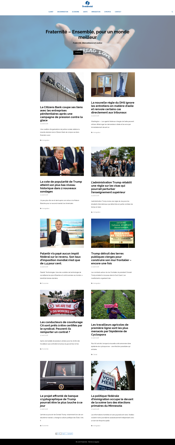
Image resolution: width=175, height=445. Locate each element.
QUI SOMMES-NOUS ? (93, 52)
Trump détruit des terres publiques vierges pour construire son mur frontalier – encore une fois (111, 258)
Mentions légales (93, 442)
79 (63, 434)
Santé (85, 12)
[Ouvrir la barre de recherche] (172, 11)
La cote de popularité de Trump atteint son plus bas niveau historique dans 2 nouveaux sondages (61, 186)
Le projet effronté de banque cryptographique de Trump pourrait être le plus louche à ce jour (61, 400)
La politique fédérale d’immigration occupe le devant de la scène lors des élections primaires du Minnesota (112, 400)
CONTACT (78, 52)
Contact (118, 12)
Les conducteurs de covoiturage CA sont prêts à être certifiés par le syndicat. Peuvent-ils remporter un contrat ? (61, 327)
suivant (69, 434)
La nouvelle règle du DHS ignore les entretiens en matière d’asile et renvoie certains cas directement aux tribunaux (112, 107)
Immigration (96, 12)
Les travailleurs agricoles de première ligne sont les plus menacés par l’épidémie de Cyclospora (109, 329)
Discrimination (62, 12)
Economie (75, 12)
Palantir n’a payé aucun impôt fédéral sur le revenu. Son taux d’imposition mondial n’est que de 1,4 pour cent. (60, 258)
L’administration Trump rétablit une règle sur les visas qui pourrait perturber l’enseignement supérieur (111, 187)
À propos (107, 12)
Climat (50, 12)
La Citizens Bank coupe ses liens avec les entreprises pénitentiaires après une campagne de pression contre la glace (61, 114)
